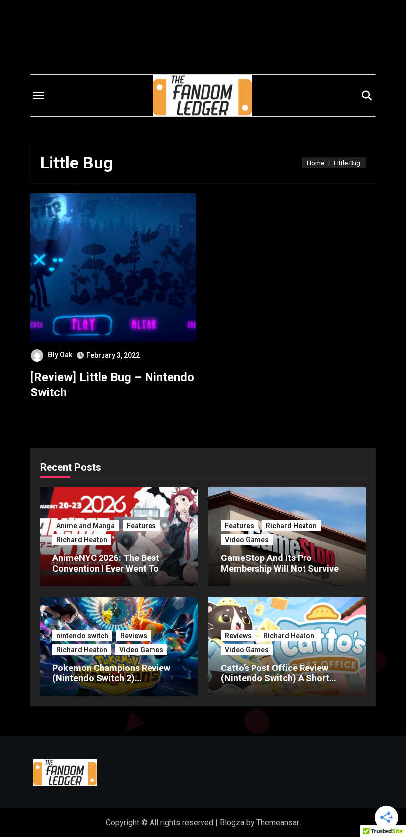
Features (141, 526)
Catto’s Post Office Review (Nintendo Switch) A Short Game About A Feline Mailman (282, 678)
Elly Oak (59, 355)
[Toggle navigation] (39, 96)
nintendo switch (82, 636)
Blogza (232, 822)
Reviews (133, 636)
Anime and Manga (85, 526)
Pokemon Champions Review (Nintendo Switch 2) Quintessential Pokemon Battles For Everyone (118, 684)
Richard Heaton (81, 540)
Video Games (247, 540)
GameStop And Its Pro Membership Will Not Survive (280, 563)
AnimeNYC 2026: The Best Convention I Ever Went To (105, 563)
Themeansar (277, 822)
